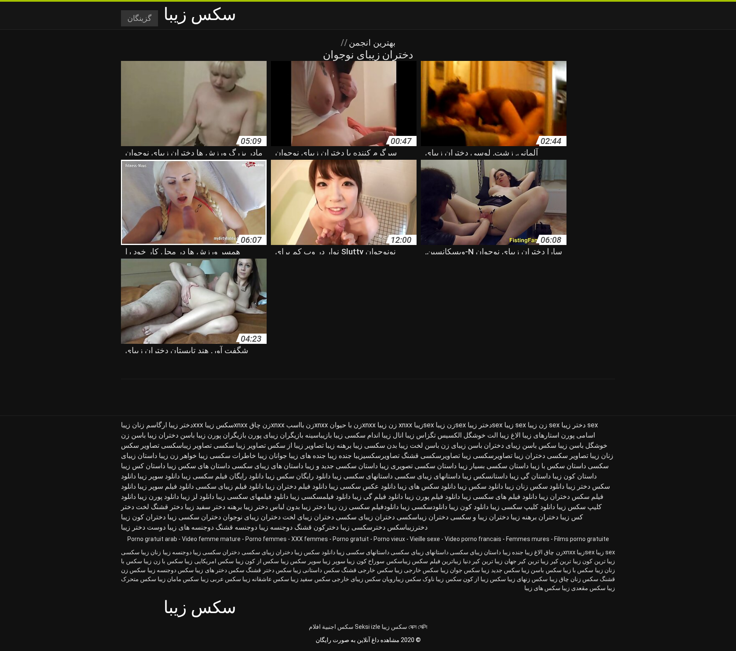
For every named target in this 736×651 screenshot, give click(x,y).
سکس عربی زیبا (221, 579)
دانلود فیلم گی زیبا (377, 497)
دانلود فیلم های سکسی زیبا (499, 497)
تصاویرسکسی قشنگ (430, 456)
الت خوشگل (480, 435)
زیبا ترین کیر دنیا (483, 561)
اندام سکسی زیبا (357, 435)
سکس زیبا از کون (484, 579)
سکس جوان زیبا (460, 570)
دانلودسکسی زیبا (423, 507)
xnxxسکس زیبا (226, 425)
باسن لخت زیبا (419, 445)
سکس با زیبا (578, 570)
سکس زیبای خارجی (356, 579)
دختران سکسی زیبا (194, 517)
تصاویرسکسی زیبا (487, 456)
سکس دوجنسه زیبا (170, 570)
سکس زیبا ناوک (442, 579)
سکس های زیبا (542, 588)
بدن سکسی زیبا (375, 445)
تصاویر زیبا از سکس (295, 445)
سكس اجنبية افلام (331, 626)
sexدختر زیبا (485, 425)
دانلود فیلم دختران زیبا (296, 486)
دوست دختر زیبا (143, 527)
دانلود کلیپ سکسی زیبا (522, 507)
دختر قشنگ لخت (159, 507)
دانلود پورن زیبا (158, 497)
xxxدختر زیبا (186, 425)
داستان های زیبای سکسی (267, 466)
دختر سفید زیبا (205, 507)
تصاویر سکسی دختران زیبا (551, 456)
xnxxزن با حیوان (353, 425)
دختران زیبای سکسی (365, 517)
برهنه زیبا (338, 445)
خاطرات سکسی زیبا (227, 456)
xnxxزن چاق (267, 425)
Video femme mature (211, 539)
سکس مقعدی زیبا (584, 588)
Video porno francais (473, 539)
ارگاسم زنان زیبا (144, 425)
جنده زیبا (340, 456)
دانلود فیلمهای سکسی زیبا (252, 497)
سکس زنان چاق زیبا (573, 579)
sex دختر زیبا (579, 425)
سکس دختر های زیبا (219, 570)
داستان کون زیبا (574, 476)
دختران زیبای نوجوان (252, 517)
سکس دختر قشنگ (269, 570)
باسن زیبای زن (461, 445)
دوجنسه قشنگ (236, 527)
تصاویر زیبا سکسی (239, 445)
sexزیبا (424, 425)
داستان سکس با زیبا (558, 466)
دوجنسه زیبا (276, 527)
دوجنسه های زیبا (190, 527)
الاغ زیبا (510, 435)
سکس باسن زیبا (541, 570)
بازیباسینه (318, 435)
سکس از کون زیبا (257, 561)
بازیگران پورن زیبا (221, 435)
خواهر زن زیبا (178, 456)
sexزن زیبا (451, 425)
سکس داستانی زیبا (316, 570)
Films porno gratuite (581, 539)
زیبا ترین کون (598, 561)
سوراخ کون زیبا (366, 561)
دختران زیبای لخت (308, 517)
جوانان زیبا (272, 456)
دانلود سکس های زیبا (426, 486)
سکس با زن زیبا (163, 561)
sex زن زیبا (544, 425)
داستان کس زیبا (143, 466)
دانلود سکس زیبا (480, 486)
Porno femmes (266, 539)
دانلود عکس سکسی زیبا (362, 486)
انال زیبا (392, 435)
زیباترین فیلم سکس (436, 561)
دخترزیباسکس (407, 527)
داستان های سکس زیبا (198, 466)
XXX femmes (309, 539)
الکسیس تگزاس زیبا (433, 435)
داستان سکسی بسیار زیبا (493, 466)
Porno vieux (389, 539)
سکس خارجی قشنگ (367, 570)
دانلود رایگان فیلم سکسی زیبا (222, 476)
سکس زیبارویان (401, 579)
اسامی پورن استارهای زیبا (558, 435)
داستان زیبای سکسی (475, 552)
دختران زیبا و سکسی (479, 517)
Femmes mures (527, 539)
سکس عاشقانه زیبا (265, 579)
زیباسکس (398, 561)
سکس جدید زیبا (500, 570)
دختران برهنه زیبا (534, 517)
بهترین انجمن (371, 42)
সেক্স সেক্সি (417, 626)
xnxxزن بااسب (307, 425)
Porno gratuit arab (152, 539)
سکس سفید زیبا (310, 579)
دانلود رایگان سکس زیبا (298, 476)
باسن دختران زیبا (171, 435)
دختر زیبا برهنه (247, 507)
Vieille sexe (425, 539)
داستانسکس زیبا (485, 476)
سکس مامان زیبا (178, 579)
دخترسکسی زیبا (362, 527)
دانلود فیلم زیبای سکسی (230, 486)
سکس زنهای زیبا (527, 579)
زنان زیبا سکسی (141, 552)
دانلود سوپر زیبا (159, 476)
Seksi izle (367, 626)
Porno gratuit (351, 539)
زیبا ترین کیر (565, 561)
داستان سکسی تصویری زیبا (418, 466)
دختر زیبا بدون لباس (298, 507)
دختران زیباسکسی (422, 517)
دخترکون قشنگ (316, 527)
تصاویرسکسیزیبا (377, 456)
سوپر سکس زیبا (301, 561)
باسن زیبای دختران (510, 445)
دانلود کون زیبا (469, 507)
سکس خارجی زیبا (416, 570)
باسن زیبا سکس (561, 445)
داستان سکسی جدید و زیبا (341, 466)
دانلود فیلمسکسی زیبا (320, 497)
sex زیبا (515, 425)
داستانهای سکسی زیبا (362, 476)
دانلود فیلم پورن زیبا (432, 497)
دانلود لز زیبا (197, 497)
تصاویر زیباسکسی (186, 445)
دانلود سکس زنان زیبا (534, 486)
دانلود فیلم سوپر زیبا (166, 486)
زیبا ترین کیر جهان (526, 561)
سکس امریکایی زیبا (209, 561)
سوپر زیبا (333, 561)
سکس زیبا (394, 626)
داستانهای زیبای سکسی (427, 476)
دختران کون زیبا (143, 517)
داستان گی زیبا (530, 476)
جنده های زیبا (307, 456)
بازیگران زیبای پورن (275, 435)
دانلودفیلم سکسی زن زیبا (363, 507)
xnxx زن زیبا (394, 425)
